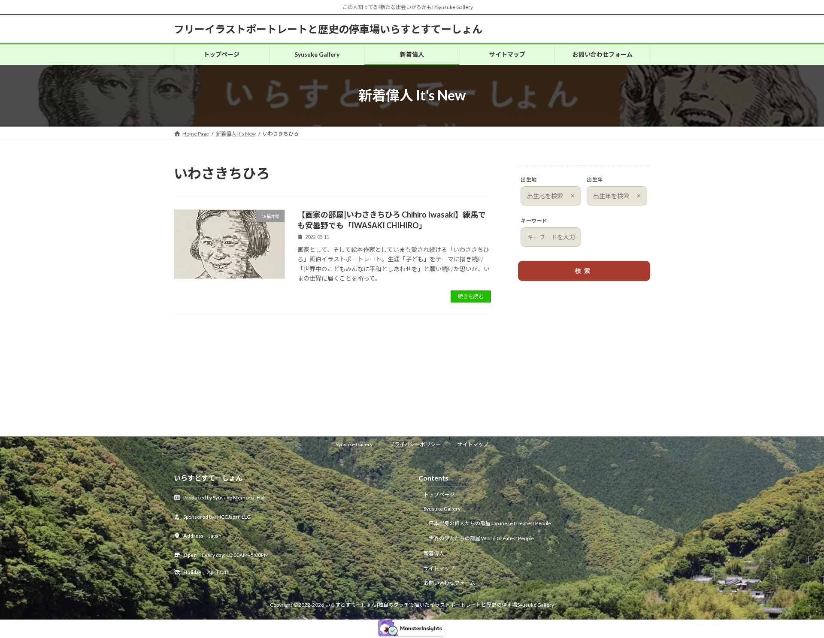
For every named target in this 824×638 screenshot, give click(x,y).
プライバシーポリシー (415, 444)
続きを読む (471, 296)
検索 (584, 270)
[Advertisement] (584, 355)
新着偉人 (434, 553)
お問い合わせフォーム (449, 583)
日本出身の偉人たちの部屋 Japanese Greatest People (490, 523)
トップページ (439, 494)
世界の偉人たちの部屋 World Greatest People (481, 538)
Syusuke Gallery (354, 444)
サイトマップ (472, 444)
